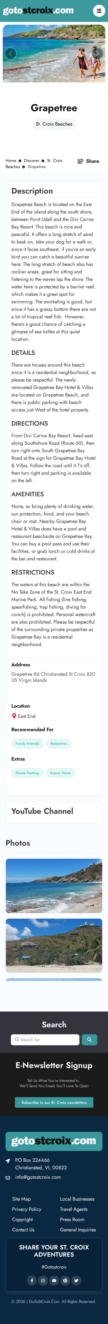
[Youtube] (54, 1280)
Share (92, 161)
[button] (10, 53)
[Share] (80, 161)
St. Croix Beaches (54, 124)
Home (11, 160)
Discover (31, 160)
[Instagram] (43, 1280)
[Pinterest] (65, 1280)
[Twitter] (76, 1280)
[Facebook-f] (32, 1280)
